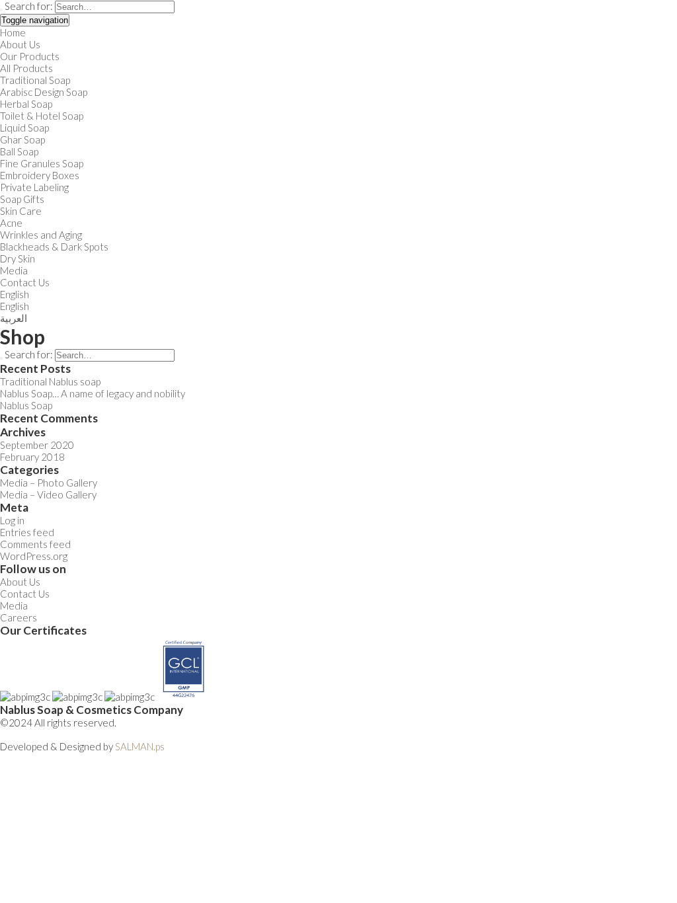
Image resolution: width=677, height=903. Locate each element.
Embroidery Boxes (39, 175)
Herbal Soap (26, 104)
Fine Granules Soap (41, 163)
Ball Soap (19, 151)
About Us (20, 44)
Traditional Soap (35, 80)
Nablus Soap (26, 405)
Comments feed (35, 544)
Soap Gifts (22, 199)
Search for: (29, 6)
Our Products (30, 56)
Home (13, 32)
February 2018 (32, 457)
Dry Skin (17, 258)
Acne (11, 223)
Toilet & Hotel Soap (41, 116)
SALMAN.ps (140, 746)
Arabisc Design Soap (43, 92)
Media (14, 270)
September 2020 (37, 445)
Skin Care (21, 211)
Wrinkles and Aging (41, 235)
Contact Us (25, 282)
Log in (12, 520)
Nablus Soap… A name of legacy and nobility (92, 393)
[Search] (1, 10)
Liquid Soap (24, 128)
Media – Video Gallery (48, 494)
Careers (18, 617)
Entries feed (27, 532)
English (14, 294)
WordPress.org (33, 556)
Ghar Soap (22, 139)
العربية (13, 318)
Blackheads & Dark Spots (54, 247)
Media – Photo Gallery (48, 483)
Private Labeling (34, 187)
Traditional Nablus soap (50, 381)
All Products (26, 68)
